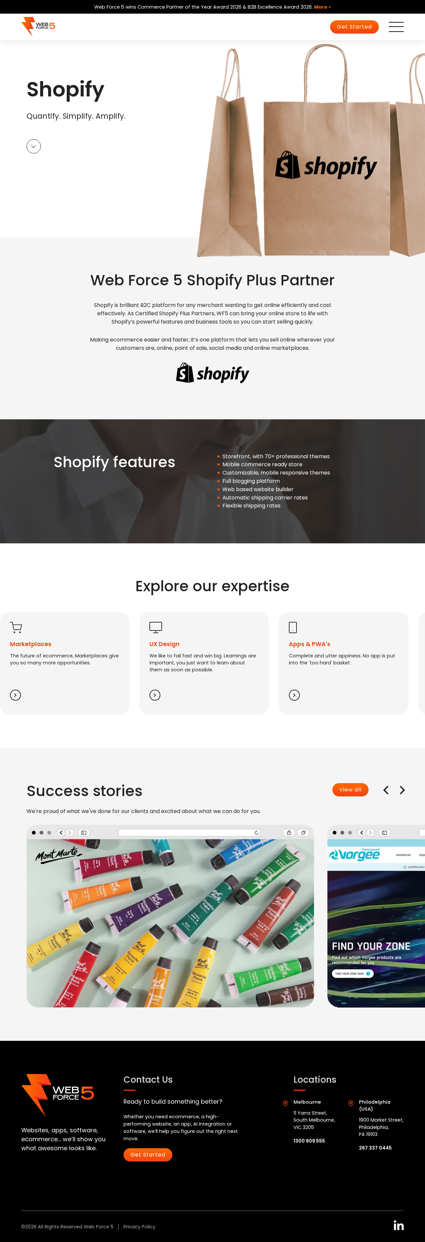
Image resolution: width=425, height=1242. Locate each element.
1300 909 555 (309, 1141)
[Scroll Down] (34, 147)
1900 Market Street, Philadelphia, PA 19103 (381, 1127)
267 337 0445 (375, 1148)
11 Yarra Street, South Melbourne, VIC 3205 (314, 1120)
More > (322, 7)
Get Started (354, 27)
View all (350, 789)
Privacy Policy (139, 1226)
